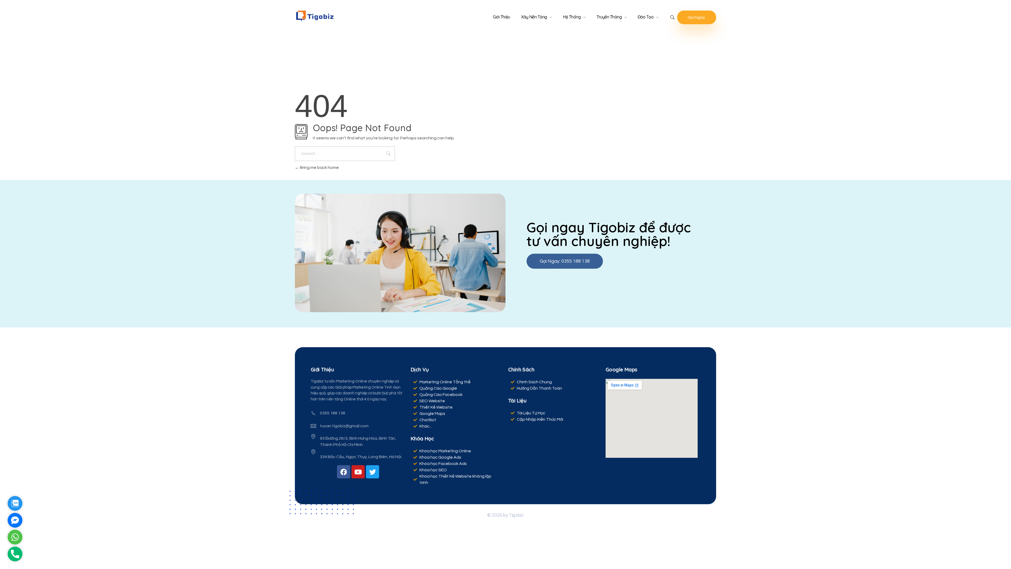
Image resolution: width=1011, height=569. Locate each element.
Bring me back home (319, 167)
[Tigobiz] (314, 16)
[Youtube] (358, 471)
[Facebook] (343, 471)
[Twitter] (372, 471)
